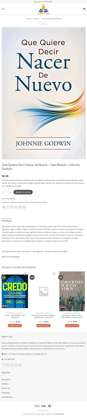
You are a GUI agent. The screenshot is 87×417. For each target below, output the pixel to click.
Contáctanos (7, 397)
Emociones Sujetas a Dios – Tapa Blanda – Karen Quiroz (72, 316)
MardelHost (59, 414)
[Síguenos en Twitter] (12, 365)
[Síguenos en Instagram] (8, 365)
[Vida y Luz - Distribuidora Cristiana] (43, 8)
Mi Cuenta (6, 379)
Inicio (28, 18)
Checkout (6, 392)
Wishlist (5, 384)
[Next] (85, 301)
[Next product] (41, 23)
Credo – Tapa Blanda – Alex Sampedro (15, 316)
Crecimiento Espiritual (51, 18)
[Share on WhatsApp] (4, 207)
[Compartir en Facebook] (8, 207)
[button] (3, 9)
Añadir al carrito (23, 192)
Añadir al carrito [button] (14, 325)
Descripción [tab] (7, 221)
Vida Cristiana (42, 202)
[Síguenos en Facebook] (4, 365)
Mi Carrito (6, 388)
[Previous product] (45, 23)
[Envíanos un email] (16, 365)
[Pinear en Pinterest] (20, 207)
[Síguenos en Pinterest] (20, 365)
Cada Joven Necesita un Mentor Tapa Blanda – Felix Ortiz (43, 316)
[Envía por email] (16, 207)
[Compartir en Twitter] (12, 207)
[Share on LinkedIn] (24, 207)
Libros (36, 18)
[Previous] (2, 301)
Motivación (33, 202)
